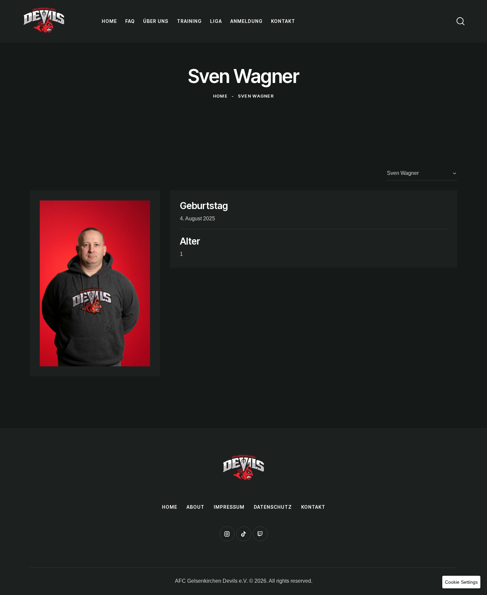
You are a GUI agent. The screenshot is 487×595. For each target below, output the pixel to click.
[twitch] (260, 533)
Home (220, 96)
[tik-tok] (243, 533)
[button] (461, 582)
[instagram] (227, 533)
